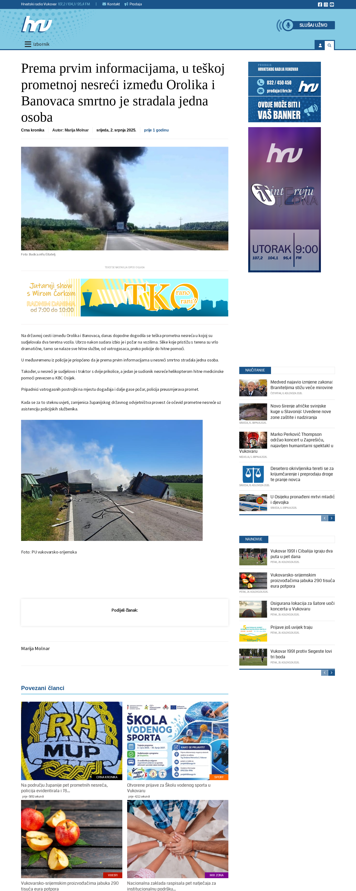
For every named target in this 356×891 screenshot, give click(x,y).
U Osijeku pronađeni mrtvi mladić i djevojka (303, 500)
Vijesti (112, 875)
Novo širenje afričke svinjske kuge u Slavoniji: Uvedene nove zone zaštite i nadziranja (301, 412)
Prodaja (135, 4)
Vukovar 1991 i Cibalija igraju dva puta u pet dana (302, 554)
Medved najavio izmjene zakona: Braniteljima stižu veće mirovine (302, 385)
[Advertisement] (284, 318)
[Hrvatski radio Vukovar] (36, 24)
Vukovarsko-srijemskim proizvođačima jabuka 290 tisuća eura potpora (303, 581)
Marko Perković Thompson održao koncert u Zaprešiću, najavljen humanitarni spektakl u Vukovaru (286, 442)
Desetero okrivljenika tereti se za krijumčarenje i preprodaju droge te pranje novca (302, 474)
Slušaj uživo (313, 25)
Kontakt (113, 4)
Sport (219, 777)
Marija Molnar (35, 648)
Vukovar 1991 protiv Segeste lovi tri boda (301, 654)
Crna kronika (32, 130)
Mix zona (217, 875)
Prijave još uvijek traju (291, 627)
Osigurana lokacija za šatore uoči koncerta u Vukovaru (303, 606)
